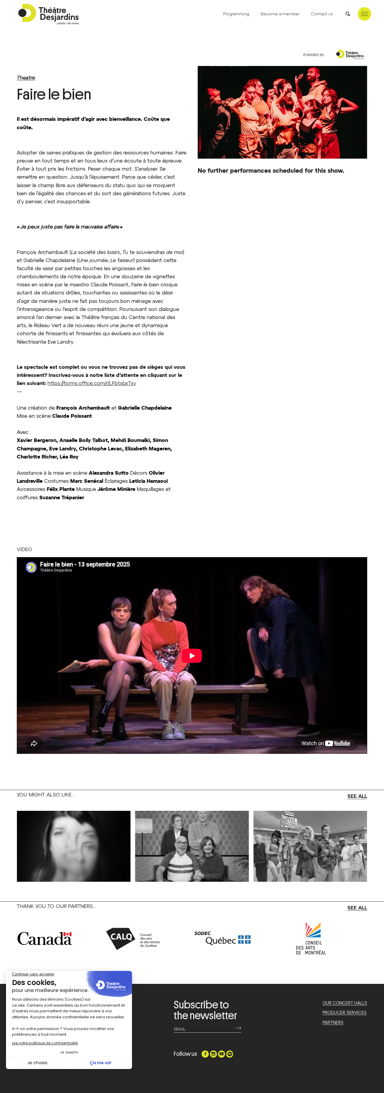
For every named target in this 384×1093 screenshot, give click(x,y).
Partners (333, 1023)
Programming (236, 14)
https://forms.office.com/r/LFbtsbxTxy (91, 383)
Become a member (280, 14)
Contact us (322, 14)
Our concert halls (344, 1003)
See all (357, 796)
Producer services (344, 1013)
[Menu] (364, 14)
